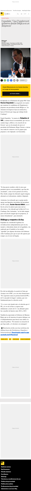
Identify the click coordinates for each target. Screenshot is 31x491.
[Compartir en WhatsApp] (5, 80)
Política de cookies (7, 484)
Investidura (16, 339)
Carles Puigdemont (25, 339)
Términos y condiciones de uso (11, 479)
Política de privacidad (8, 481)
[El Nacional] (2, 14)
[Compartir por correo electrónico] (14, 80)
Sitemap (3, 476)
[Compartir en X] (2, 80)
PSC (10, 339)
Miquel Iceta (4, 339)
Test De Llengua (17, 10)
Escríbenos (4, 474)
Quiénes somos (6, 467)
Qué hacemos (5, 469)
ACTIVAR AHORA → (15, 93)
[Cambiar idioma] (25, 14)
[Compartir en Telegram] (8, 80)
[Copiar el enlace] (17, 80)
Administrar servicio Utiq (9, 488)
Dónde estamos (6, 471)
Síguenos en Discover (6, 10)
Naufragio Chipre (26, 10)
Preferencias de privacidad (9, 486)
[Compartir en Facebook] (11, 80)
